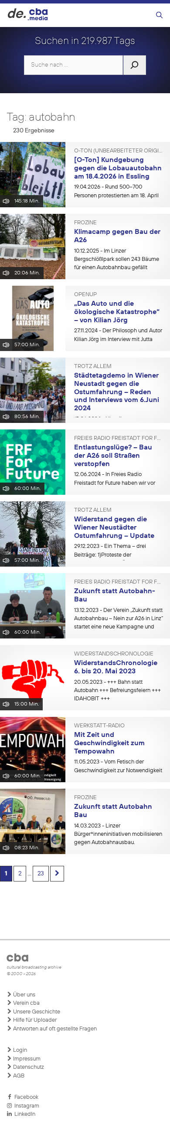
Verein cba (26, 1003)
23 (40, 874)
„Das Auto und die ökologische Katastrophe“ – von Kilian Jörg (117, 312)
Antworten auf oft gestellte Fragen (54, 1029)
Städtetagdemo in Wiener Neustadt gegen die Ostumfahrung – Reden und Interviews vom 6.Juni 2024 (116, 392)
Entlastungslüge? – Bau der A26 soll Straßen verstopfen (113, 455)
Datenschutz (28, 1067)
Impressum (26, 1059)
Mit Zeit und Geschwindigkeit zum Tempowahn (109, 743)
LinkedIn (23, 1114)
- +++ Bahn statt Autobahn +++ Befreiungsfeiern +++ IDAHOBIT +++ (117, 690)
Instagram (25, 1106)
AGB (18, 1076)
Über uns (23, 995)
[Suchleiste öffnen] (159, 15)
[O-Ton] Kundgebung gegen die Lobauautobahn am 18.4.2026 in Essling (118, 168)
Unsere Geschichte (36, 1012)
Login (19, 1050)
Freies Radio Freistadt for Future (118, 438)
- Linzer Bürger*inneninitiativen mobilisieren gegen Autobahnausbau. (118, 834)
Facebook (25, 1097)
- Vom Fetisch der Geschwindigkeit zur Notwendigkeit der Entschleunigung (118, 770)
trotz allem (93, 366)
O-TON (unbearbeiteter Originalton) (118, 151)
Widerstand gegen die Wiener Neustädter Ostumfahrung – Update (114, 527)
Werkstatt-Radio (99, 726)
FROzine (85, 223)
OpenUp (85, 294)
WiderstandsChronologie (113, 654)
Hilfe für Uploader (34, 1020)
